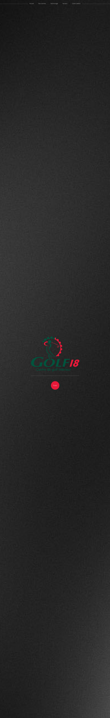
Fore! (55, 385)
